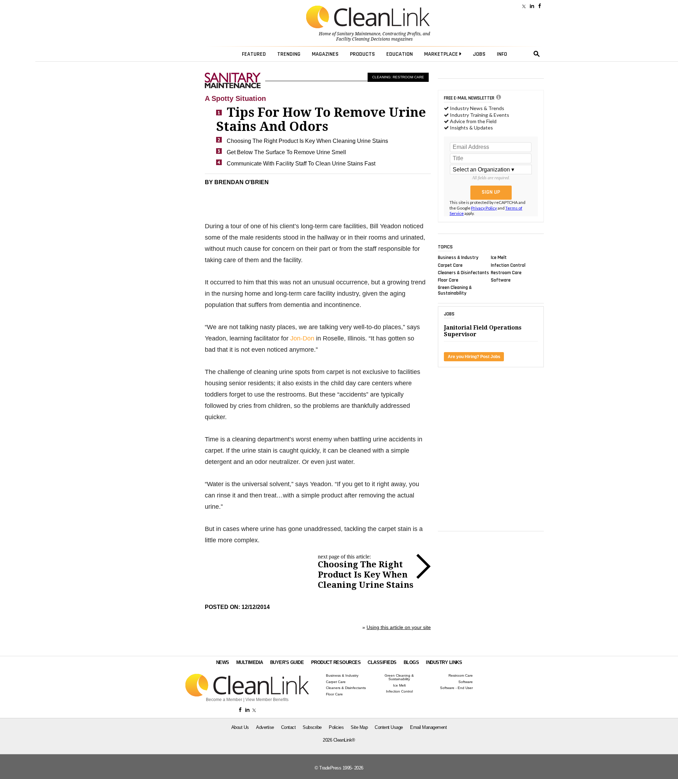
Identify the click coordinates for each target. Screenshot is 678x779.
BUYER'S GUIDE (287, 662)
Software (501, 280)
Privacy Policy (484, 208)
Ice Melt (499, 257)
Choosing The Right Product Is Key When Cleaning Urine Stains (307, 141)
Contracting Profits (401, 33)
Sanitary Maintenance (358, 33)
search (537, 54)
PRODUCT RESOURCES (336, 662)
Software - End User (456, 688)
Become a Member (224, 699)
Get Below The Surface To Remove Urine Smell (286, 152)
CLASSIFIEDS (382, 662)
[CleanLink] (368, 18)
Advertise (265, 727)
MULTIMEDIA (249, 662)
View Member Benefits (267, 699)
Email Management (428, 727)
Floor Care (448, 280)
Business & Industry (458, 257)
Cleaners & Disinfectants (463, 272)
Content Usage (389, 727)
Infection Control (508, 265)
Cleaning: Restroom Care (398, 77)
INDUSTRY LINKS (444, 662)
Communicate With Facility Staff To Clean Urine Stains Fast (301, 164)
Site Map (359, 727)
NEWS (222, 662)
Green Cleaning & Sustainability (455, 290)
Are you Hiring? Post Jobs (474, 356)
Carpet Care (450, 265)
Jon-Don (302, 338)
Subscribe (312, 727)
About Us (240, 727)
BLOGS (411, 662)
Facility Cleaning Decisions (363, 39)
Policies (336, 727)
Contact (288, 727)
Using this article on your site (399, 627)
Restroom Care (506, 272)
